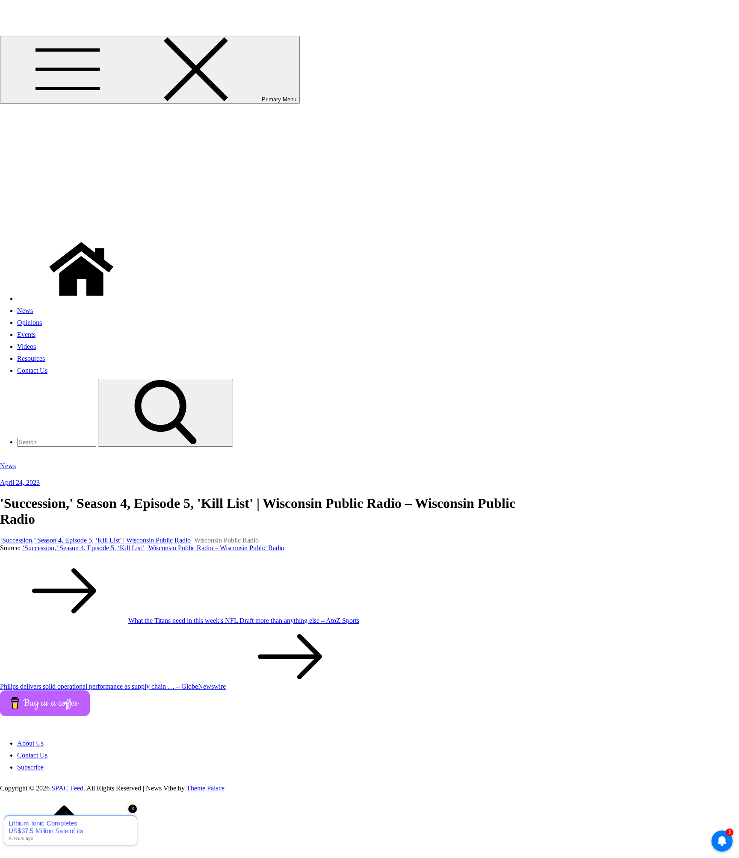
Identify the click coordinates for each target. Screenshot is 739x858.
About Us (30, 743)
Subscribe (30, 767)
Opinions (29, 322)
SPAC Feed (16, 10)
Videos (26, 346)
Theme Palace (205, 788)
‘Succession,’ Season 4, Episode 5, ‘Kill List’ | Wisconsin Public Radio (95, 540)
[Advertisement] (369, 168)
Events (26, 334)
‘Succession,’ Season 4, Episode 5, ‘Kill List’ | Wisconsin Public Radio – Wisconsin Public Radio (153, 547)
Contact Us (32, 370)
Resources (31, 358)
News (25, 310)
